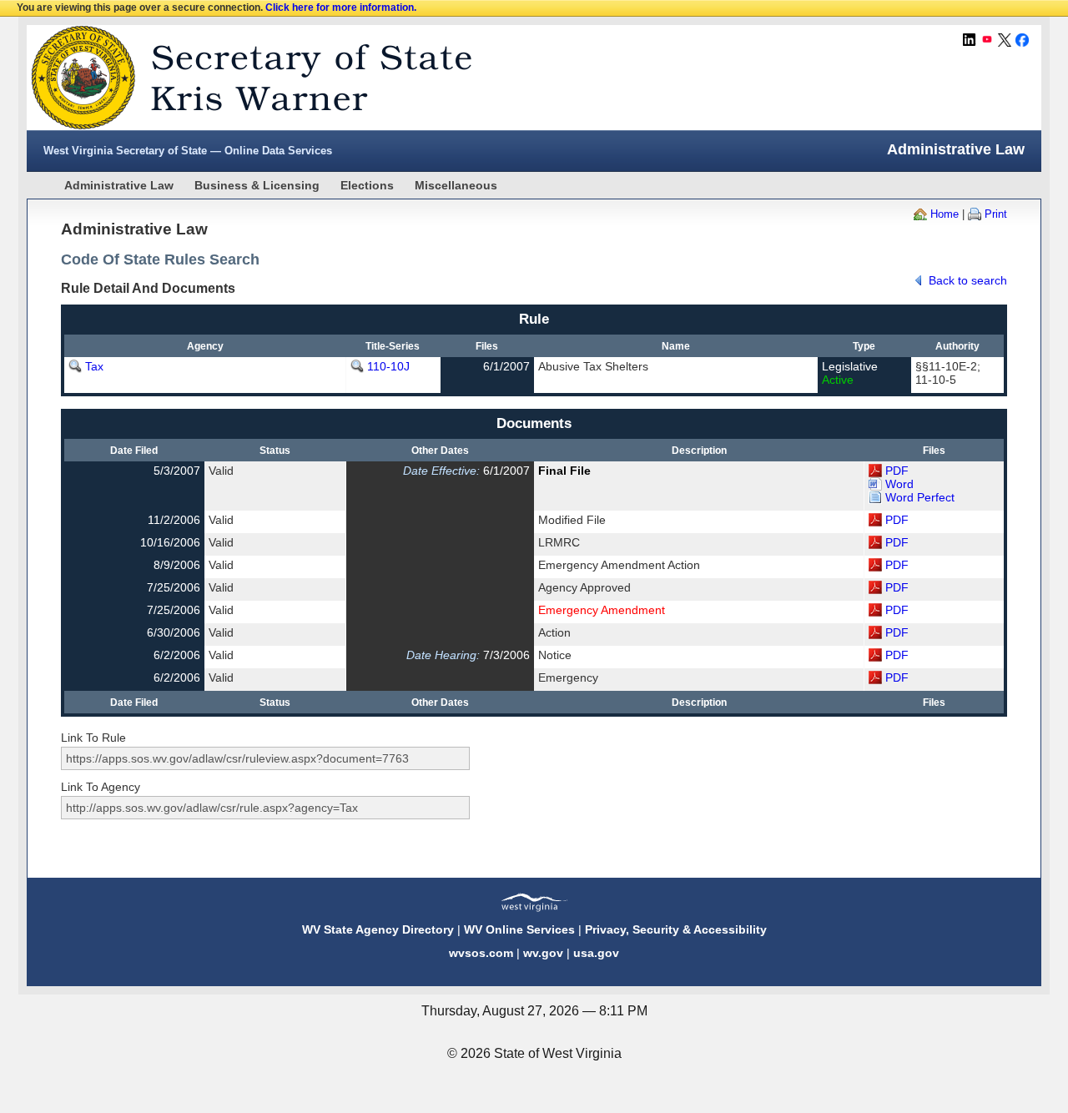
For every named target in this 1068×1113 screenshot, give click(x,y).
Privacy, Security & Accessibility (676, 929)
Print (996, 214)
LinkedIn (969, 40)
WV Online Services (519, 929)
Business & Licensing (257, 185)
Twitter (1004, 40)
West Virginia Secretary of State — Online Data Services (187, 150)
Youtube (987, 40)
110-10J (388, 366)
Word (899, 484)
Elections (367, 185)
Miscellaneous (456, 185)
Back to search (968, 280)
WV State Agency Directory (378, 929)
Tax (94, 366)
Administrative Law (119, 185)
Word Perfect (920, 497)
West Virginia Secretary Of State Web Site (241, 77)
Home (944, 214)
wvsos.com (481, 952)
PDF (897, 470)
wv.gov (543, 952)
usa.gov (596, 952)
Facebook (1022, 40)
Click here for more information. (340, 7)
